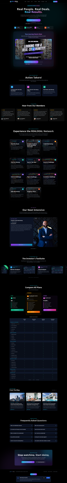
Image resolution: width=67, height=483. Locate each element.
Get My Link (34, 474)
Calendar (35, 1)
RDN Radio (42, 1)
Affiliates (39, 1)
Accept (48, 477)
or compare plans (33, 22)
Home (25, 1)
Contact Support (55, 471)
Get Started (32, 311)
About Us (28, 1)
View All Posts (54, 390)
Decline (44, 477)
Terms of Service (50, 471)
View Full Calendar (33, 248)
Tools (31, 1)
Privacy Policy (45, 471)
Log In (56, 1)
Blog (46, 1)
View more (2, 116)
